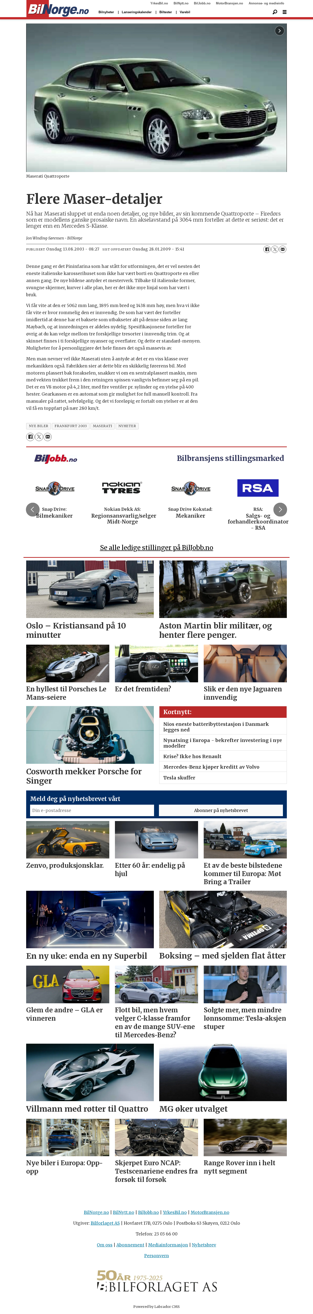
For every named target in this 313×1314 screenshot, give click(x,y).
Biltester (165, 12)
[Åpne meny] (284, 12)
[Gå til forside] (57, 9)
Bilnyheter (106, 12)
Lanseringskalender (137, 12)
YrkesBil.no (159, 3)
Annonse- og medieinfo (266, 3)
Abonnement (130, 1245)
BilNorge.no (96, 1212)
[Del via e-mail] (282, 249)
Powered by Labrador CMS (156, 1306)
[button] (33, 509)
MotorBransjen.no (229, 3)
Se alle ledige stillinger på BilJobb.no (156, 548)
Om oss (104, 1245)
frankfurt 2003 (71, 426)
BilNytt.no (181, 3)
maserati (102, 426)
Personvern (156, 1255)
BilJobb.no (202, 3)
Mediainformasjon (168, 1245)
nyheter (127, 426)
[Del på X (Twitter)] (275, 249)
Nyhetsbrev (204, 1245)
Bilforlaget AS (105, 1223)
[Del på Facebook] (267, 249)
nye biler (38, 426)
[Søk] (275, 12)
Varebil (185, 12)
